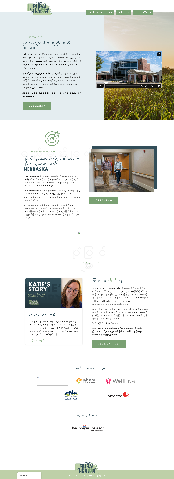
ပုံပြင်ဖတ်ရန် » (37, 340)
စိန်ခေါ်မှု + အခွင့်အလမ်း (99, 12)
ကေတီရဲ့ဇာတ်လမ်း (42, 314)
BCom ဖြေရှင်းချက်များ (97, 476)
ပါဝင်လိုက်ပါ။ (142, 12)
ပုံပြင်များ (122, 12)
